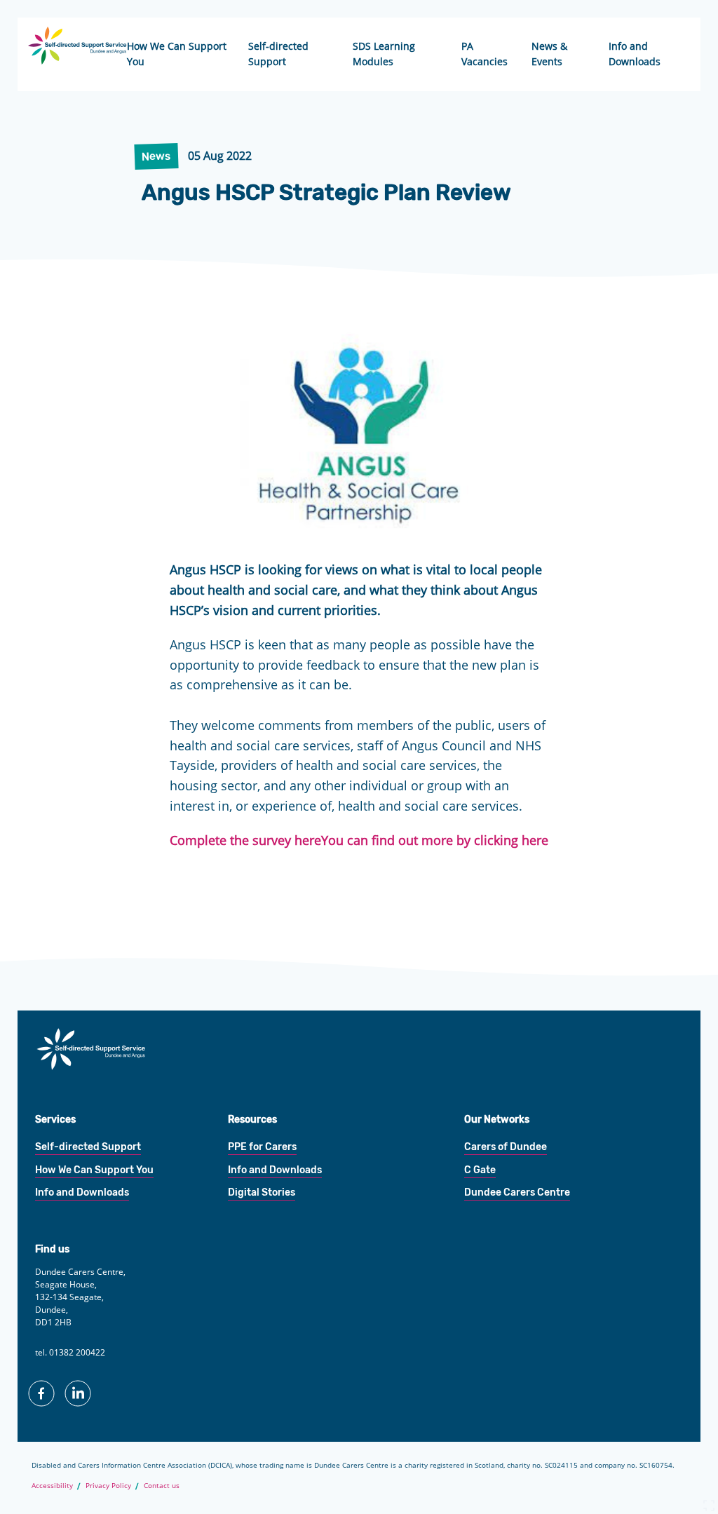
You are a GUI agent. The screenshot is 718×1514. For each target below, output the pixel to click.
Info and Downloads (635, 53)
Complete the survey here (245, 840)
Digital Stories (261, 1192)
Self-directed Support (278, 53)
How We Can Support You (176, 53)
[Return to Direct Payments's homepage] (91, 1066)
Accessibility (52, 1485)
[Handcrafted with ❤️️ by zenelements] (708, 1508)
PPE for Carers (262, 1147)
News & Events (549, 53)
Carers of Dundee (505, 1147)
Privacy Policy (108, 1485)
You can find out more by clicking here (434, 840)
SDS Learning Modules (384, 53)
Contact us (162, 1485)
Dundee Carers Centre (517, 1192)
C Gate (480, 1170)
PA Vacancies (484, 53)
